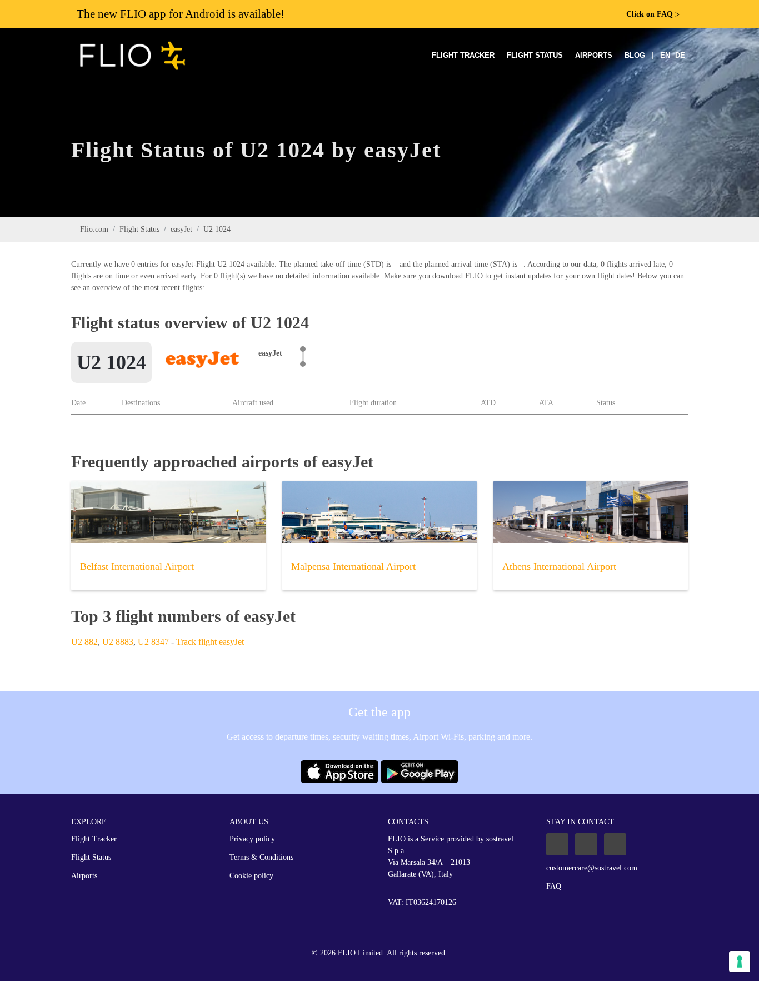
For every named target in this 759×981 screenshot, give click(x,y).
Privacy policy (252, 839)
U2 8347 (153, 641)
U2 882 (84, 641)
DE (680, 55)
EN (665, 55)
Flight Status (535, 55)
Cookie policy (251, 876)
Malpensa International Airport (353, 566)
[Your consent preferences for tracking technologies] (739, 961)
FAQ (553, 886)
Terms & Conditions (261, 857)
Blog (635, 55)
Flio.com (94, 229)
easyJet (181, 229)
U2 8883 (117, 641)
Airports (593, 55)
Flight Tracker (463, 55)
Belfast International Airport (137, 566)
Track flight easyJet (210, 641)
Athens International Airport (559, 566)
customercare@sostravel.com (591, 868)
